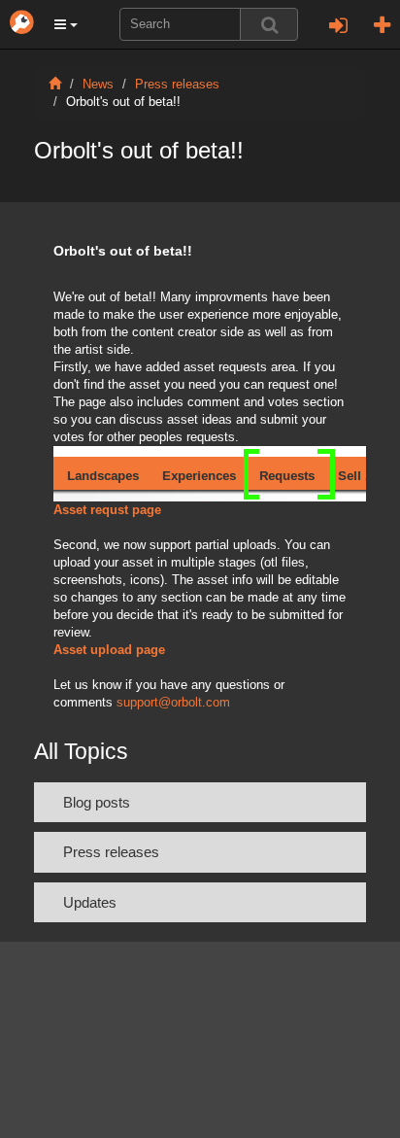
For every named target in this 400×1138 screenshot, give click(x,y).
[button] (66, 24)
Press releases (177, 84)
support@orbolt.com (173, 702)
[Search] (269, 24)
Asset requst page (107, 510)
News (98, 84)
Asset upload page (109, 650)
